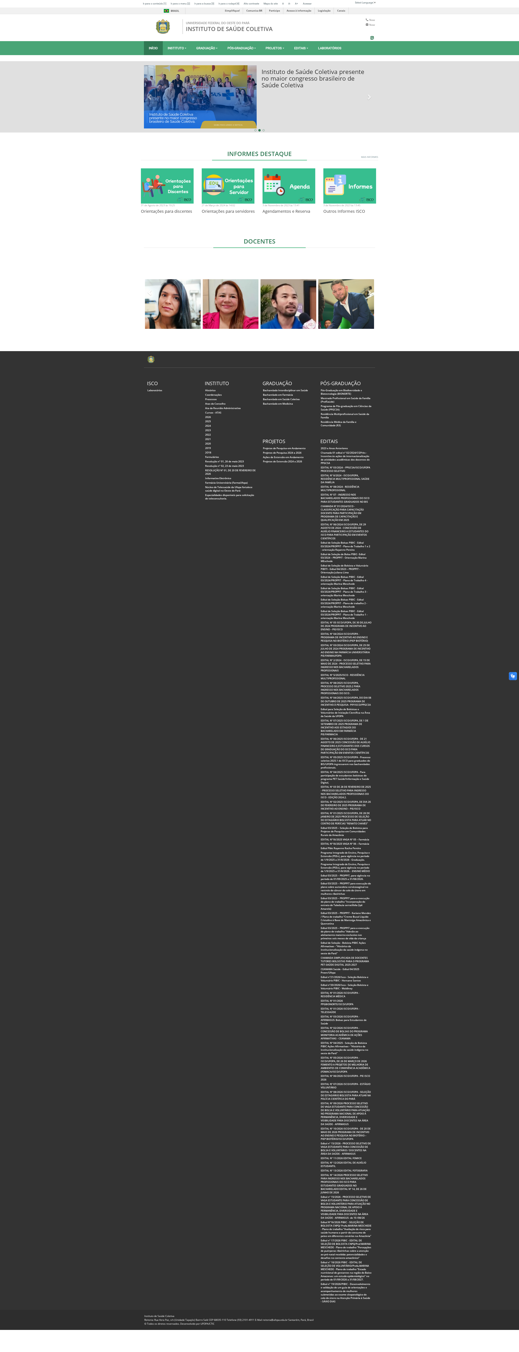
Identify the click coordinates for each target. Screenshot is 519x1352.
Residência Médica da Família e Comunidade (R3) (338, 423)
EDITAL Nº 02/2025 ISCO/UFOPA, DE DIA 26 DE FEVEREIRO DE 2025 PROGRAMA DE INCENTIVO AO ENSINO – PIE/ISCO (346, 805)
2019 (208, 448)
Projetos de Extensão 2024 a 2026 (282, 461)
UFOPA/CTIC (207, 1323)
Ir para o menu (180, 3)
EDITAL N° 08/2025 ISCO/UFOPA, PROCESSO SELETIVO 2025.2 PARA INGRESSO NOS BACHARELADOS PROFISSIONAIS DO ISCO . (340, 688)
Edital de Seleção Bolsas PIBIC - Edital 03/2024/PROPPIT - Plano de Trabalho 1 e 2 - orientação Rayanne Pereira (345, 546)
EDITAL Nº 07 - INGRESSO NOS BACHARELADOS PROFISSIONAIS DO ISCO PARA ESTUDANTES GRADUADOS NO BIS (345, 498)
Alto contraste (251, 3)
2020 (208, 443)
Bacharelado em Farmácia (278, 395)
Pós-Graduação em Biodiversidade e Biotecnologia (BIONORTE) (341, 392)
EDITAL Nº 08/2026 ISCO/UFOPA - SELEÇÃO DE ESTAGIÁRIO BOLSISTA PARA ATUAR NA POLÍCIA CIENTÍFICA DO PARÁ (346, 1095)
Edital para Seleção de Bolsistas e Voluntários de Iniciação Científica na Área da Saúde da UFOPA (345, 713)
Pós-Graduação (240, 48)
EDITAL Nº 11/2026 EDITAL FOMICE (341, 1158)
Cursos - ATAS (213, 412)
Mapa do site (271, 3)
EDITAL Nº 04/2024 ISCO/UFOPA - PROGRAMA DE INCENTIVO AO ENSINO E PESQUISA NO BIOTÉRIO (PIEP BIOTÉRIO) (344, 637)
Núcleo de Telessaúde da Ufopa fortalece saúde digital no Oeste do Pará (228, 488)
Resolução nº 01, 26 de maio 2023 (224, 461)
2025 (208, 421)
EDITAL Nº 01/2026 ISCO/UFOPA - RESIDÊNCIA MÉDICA (340, 994)
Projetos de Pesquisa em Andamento (284, 448)
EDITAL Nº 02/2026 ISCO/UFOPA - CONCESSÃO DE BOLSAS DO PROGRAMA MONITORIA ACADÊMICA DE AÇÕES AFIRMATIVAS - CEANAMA (344, 1033)
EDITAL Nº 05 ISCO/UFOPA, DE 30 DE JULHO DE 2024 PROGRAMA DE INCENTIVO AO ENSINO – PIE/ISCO (346, 626)
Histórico (210, 390)
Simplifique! (232, 10)
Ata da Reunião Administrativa (223, 408)
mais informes (369, 156)
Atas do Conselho (215, 403)
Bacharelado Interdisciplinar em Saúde (285, 390)
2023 (208, 430)
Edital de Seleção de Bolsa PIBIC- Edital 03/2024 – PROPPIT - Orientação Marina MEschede (344, 558)
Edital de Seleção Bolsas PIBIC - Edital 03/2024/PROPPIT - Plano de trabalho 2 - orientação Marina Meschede (344, 603)
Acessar (307, 3)
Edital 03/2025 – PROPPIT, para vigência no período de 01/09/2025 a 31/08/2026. (345, 877)
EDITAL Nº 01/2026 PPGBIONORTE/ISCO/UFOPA (337, 1002)
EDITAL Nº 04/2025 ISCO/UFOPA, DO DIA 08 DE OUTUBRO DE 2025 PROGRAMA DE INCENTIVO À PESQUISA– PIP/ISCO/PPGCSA (346, 701)
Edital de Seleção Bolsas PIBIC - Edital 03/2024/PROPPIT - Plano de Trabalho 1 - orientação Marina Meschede (344, 614)
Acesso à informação (299, 10)
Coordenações (213, 395)
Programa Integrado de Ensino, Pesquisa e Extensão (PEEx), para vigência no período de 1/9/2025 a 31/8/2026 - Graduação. (345, 856)
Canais (341, 10)
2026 (208, 417)
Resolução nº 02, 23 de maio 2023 (224, 466)
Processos (211, 399)
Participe (274, 10)
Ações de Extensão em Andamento (283, 457)
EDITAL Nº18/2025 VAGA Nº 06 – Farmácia (345, 843)
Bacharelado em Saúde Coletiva (281, 399)
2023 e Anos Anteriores (334, 448)
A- (289, 3)
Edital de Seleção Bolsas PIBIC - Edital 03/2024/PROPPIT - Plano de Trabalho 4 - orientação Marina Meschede (344, 580)
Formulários (212, 457)
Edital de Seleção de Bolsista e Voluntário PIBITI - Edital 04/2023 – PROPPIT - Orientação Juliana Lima (344, 569)
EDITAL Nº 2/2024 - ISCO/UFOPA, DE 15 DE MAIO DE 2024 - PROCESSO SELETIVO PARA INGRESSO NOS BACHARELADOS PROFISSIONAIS (346, 665)
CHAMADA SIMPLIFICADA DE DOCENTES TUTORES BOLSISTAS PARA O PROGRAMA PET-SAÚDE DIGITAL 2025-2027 (345, 961)
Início (153, 48)
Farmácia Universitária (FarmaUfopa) (226, 482)
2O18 (208, 452)
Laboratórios (329, 48)
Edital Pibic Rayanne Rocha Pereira (341, 848)
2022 (208, 434)
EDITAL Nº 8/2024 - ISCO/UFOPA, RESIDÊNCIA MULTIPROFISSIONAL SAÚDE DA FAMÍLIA (345, 479)
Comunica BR (254, 10)
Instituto (176, 48)
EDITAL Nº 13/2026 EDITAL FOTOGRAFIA (344, 1170)
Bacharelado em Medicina (278, 403)
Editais (300, 48)
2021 (208, 439)
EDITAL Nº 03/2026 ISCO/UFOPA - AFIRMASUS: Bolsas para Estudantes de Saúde (344, 1020)
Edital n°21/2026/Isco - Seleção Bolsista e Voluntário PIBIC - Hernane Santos (344, 978)
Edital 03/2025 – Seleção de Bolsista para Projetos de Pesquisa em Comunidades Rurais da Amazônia (344, 831)
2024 (208, 426)
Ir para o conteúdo (154, 3)
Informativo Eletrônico (218, 478)
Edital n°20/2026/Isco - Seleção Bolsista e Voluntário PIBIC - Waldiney (344, 986)
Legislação (324, 10)
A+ (296, 3)
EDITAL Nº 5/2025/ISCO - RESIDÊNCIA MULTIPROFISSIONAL (343, 676)
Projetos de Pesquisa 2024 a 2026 (282, 452)
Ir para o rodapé (229, 3)
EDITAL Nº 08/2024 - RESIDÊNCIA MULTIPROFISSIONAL (340, 488)
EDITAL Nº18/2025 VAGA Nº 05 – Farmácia (345, 839)
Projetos (274, 48)
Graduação (206, 48)
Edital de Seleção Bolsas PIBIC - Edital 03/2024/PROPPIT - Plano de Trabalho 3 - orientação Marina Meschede (344, 592)
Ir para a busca (204, 3)
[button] (150, 96)
